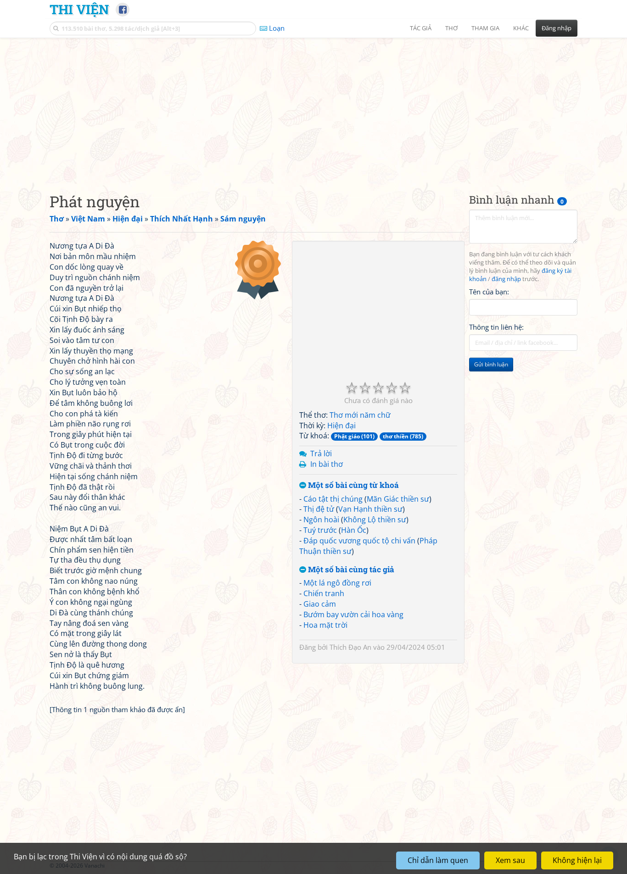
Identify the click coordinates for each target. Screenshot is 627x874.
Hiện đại (341, 425)
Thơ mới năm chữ (360, 415)
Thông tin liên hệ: (496, 327)
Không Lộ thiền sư (374, 519)
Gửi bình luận (491, 365)
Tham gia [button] (485, 28)
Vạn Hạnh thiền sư (370, 509)
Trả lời (321, 453)
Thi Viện (79, 9)
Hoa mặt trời (325, 625)
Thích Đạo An (350, 647)
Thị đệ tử (318, 509)
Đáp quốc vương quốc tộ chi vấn (359, 541)
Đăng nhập (556, 28)
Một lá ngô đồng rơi (337, 583)
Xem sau (510, 860)
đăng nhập (506, 279)
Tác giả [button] (420, 28)
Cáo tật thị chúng (333, 499)
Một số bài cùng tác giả (350, 569)
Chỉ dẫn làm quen (438, 860)
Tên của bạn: (489, 291)
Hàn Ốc (353, 530)
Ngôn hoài (321, 519)
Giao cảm (319, 604)
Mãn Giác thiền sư (398, 499)
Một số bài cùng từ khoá (352, 485)
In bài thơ (326, 464)
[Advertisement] (313, 108)
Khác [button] (521, 28)
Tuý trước (320, 530)
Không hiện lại (577, 860)
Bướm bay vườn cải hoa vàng (353, 614)
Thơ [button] (451, 28)
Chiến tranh (323, 593)
